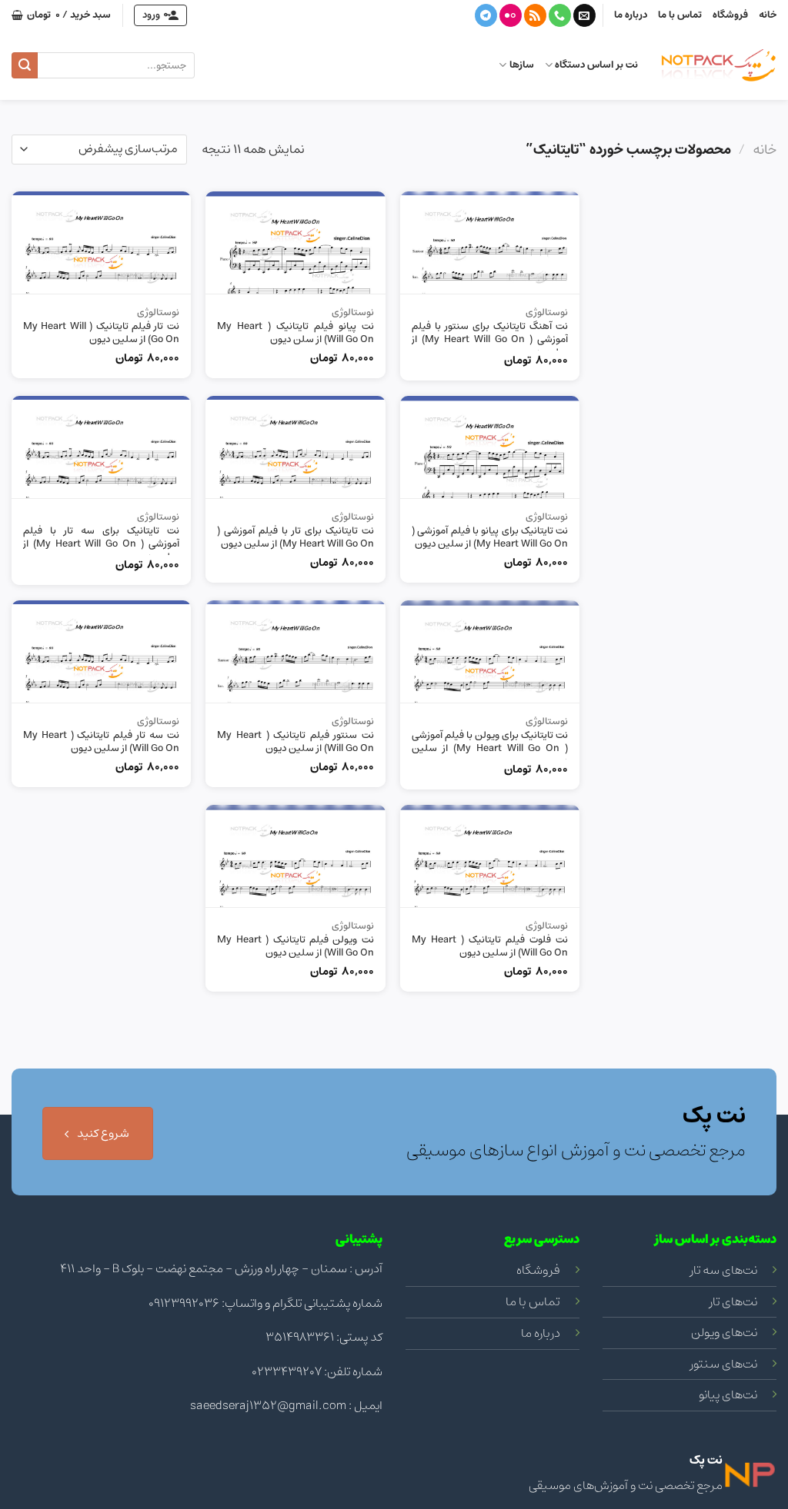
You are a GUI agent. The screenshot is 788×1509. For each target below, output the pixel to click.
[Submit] (25, 65)
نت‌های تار (733, 1301)
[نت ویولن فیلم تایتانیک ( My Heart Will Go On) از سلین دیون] (295, 856)
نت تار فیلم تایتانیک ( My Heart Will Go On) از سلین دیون (101, 334)
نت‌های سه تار (723, 1270)
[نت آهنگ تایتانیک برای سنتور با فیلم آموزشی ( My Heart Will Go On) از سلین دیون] (489, 242)
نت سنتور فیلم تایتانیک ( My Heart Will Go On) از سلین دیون (295, 743)
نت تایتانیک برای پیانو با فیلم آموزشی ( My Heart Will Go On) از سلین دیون (490, 538)
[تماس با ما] (560, 15)
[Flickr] (510, 15)
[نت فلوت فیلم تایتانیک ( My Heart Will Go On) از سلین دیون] (489, 856)
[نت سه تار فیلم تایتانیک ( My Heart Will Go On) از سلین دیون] (101, 651)
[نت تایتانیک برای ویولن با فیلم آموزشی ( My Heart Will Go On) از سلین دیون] (489, 651)
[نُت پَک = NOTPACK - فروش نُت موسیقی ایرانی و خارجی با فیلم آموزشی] (718, 65)
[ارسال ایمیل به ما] (584, 15)
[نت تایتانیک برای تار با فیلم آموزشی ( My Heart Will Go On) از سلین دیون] (295, 447)
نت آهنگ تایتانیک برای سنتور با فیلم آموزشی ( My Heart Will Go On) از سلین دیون (490, 340)
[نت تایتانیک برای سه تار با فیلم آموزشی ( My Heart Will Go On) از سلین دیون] (101, 447)
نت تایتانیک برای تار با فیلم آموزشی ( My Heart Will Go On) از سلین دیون (295, 538)
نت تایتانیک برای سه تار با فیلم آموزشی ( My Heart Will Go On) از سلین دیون (101, 544)
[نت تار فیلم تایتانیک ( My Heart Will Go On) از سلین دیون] (101, 242)
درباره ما (630, 15)
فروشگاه (730, 15)
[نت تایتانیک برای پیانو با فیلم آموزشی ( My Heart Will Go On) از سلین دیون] (489, 447)
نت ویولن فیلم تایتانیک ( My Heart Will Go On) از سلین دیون (295, 947)
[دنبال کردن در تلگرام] (486, 15)
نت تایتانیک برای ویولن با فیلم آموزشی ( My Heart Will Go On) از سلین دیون (490, 749)
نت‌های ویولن (724, 1332)
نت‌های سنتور (723, 1363)
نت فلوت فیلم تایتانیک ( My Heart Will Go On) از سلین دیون (490, 947)
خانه (767, 15)
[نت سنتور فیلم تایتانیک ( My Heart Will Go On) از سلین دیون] (295, 651)
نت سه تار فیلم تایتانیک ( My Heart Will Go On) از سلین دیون (101, 743)
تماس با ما (680, 15)
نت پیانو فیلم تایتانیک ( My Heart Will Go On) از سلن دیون (295, 334)
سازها (521, 65)
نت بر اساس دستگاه (596, 65)
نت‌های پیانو (728, 1394)
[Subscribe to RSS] (535, 15)
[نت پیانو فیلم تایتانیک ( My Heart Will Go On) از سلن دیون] (295, 242)
